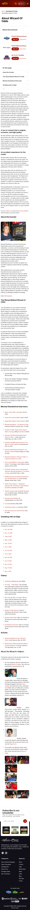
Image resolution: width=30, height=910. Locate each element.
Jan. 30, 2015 (8, 550)
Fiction (21, 881)
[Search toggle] (15, 4)
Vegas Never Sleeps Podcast (13, 421)
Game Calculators (6, 864)
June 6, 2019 (8, 536)
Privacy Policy (15, 908)
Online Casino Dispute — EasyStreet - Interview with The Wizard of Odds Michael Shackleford (16, 485)
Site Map (21, 878)
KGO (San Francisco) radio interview (15, 510)
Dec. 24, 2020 (8, 529)
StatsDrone (8, 581)
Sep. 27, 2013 (8, 568)
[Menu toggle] (27, 4)
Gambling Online (5, 871)
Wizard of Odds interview (12, 610)
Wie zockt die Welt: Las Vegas (13, 597)
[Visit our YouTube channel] (2, 853)
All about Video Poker (11, 617)
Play (14, 39)
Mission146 (8, 709)
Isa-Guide (7, 503)
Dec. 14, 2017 (8, 543)
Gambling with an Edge (10, 85)
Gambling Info (5, 867)
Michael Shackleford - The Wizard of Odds (16, 424)
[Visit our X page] (6, 853)
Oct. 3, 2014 (8, 554)
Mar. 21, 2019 (8, 540)
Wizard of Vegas (16, 664)
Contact (21, 864)
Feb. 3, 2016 (8, 547)
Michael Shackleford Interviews (12, 81)
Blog (20, 876)
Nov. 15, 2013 (8, 564)
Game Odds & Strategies (8, 862)
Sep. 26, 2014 (8, 557)
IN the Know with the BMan (12, 417)
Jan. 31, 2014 (8, 561)
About (20, 862)
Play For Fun (4, 869)
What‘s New (22, 869)
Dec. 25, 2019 (8, 533)
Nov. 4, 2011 (8, 571)
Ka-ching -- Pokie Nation (11, 584)
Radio (20, 871)
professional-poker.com (11, 507)
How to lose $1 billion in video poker (14, 462)
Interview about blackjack (12, 498)
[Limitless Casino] (6, 830)
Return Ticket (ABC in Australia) (13, 412)
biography (9, 296)
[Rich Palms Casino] (15, 830)
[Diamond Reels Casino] (24, 830)
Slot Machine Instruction (11, 624)
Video (20, 874)
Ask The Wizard (5, 874)
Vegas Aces (13, 744)
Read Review (23, 39)
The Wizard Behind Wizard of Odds (13, 76)
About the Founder (8, 72)
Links (20, 867)
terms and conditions (22, 211)
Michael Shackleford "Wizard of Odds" (15, 457)
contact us (8, 211)
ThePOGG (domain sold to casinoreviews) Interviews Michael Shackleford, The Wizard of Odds (17, 471)
